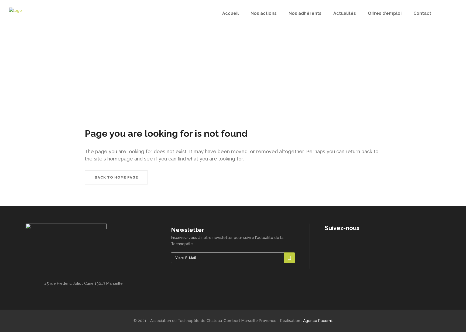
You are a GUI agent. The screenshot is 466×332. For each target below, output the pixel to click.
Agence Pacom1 (318, 321)
